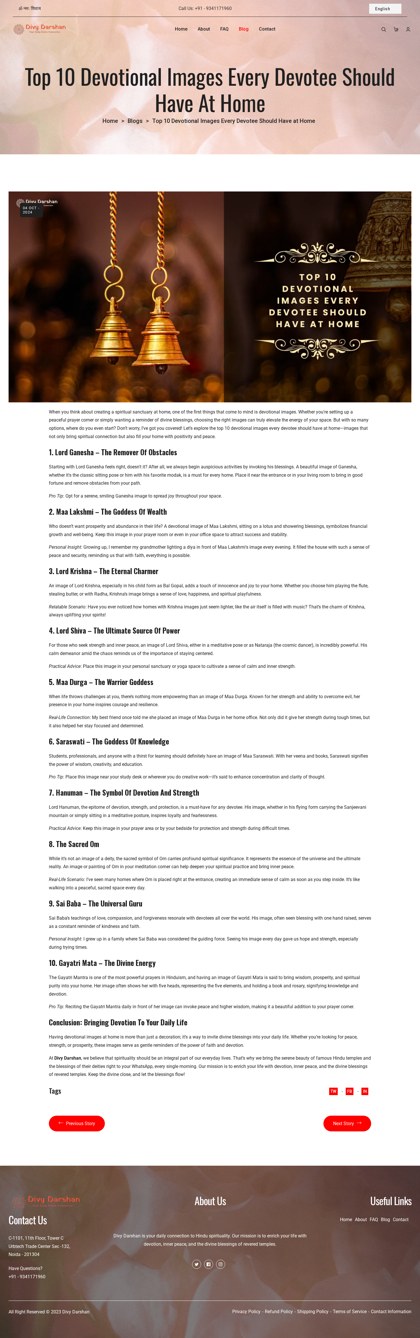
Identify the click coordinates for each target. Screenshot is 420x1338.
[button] (383, 29)
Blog (385, 1219)
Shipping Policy (313, 1311)
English (382, 9)
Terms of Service (350, 1311)
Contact (401, 1219)
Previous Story (80, 1123)
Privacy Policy (246, 1311)
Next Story (343, 1123)
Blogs (135, 120)
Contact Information (391, 1311)
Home (110, 120)
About (361, 1219)
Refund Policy (279, 1311)
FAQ (374, 1219)
